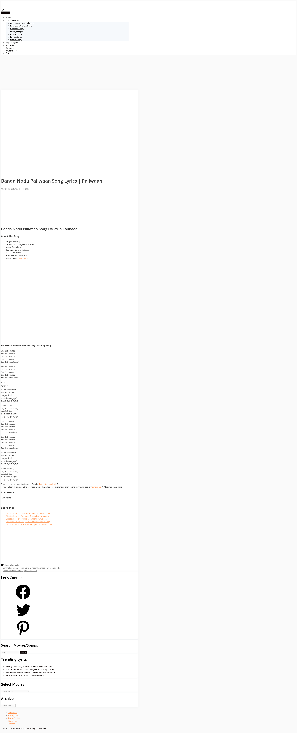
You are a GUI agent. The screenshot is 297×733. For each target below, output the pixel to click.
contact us (96, 487)
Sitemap (11, 723)
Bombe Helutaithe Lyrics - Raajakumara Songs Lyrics (30, 669)
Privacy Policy (11, 51)
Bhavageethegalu (16, 31)
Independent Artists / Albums (21, 26)
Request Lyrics (12, 42)
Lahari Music (23, 258)
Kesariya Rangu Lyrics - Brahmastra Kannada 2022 (29, 666)
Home (8, 17)
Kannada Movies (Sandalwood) (22, 23)
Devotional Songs (17, 29)
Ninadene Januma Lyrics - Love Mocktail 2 (25, 675)
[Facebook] (23, 599)
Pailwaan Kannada (11, 565)
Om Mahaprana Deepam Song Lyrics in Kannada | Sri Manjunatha (31, 568)
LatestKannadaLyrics (48, 484)
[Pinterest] (23, 636)
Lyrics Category (12, 20)
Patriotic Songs (16, 40)
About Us (10, 45)
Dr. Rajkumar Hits (16, 34)
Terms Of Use (14, 718)
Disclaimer (12, 721)
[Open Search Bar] (3, 10)
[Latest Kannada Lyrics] (18, 7)
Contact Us (10, 48)
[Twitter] (23, 618)
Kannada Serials (16, 37)
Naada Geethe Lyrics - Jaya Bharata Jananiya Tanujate (30, 672)
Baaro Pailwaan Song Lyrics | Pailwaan (20, 570)
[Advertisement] (69, 73)
